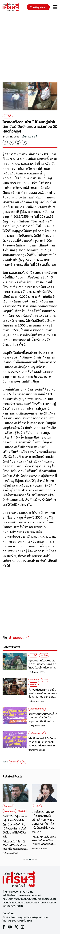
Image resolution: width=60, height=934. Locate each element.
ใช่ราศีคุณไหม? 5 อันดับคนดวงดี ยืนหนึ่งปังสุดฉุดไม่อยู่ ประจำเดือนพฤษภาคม (42, 741)
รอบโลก (44, 655)
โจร (23, 761)
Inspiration (9, 811)
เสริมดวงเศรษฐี (37, 708)
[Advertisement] (30, 47)
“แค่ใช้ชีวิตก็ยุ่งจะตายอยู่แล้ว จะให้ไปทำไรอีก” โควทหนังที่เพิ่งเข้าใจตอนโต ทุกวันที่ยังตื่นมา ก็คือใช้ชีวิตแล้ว (15, 826)
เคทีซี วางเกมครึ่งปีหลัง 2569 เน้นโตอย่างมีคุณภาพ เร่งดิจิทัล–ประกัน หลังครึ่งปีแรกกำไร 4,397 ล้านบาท (44, 821)
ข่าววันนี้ (7, 116)
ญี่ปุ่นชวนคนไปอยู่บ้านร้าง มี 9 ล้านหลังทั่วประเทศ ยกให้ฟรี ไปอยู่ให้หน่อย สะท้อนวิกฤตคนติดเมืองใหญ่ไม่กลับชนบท (42, 668)
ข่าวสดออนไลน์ (19, 637)
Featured (34, 679)
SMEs (45, 679)
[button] (24, 859)
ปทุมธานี (14, 761)
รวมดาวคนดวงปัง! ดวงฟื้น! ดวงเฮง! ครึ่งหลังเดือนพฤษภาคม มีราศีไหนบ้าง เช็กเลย (42, 719)
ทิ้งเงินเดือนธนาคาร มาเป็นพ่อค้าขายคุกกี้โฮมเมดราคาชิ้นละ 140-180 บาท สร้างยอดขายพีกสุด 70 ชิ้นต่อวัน (42, 695)
